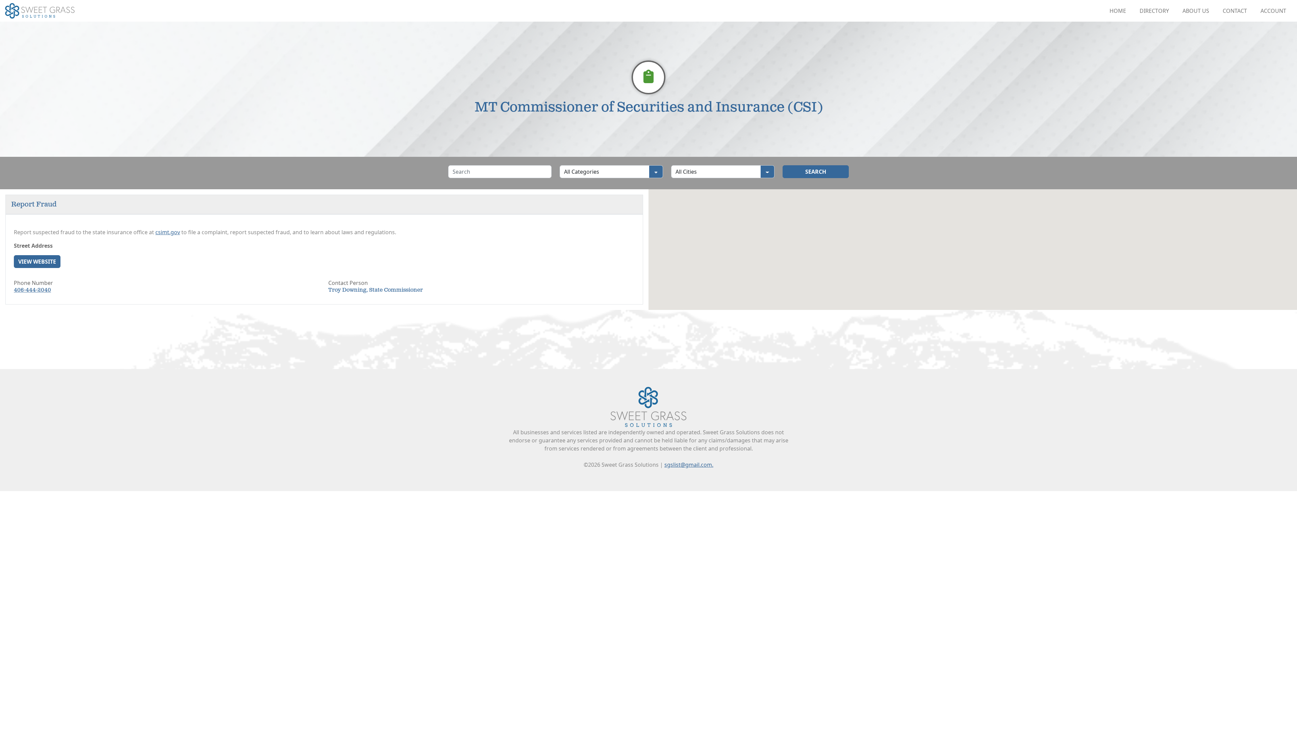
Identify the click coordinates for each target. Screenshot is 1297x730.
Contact (1235, 11)
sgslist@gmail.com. (688, 464)
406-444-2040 (32, 290)
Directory (1154, 11)
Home (1118, 11)
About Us (1195, 11)
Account (1273, 11)
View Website (37, 261)
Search (815, 171)
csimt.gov (167, 232)
